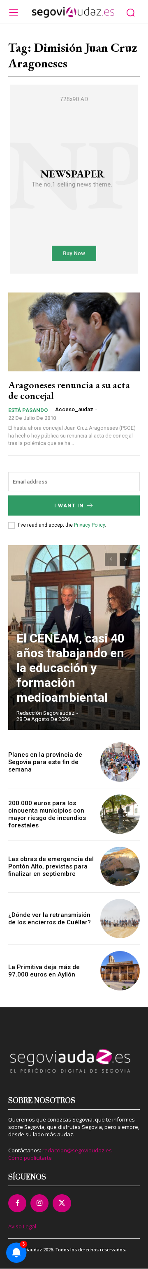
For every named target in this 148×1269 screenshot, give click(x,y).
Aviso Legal (22, 1226)
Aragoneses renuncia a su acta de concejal (69, 390)
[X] (62, 1203)
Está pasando (28, 410)
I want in (69, 505)
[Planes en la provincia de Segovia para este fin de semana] (120, 762)
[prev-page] (111, 559)
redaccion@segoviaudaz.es (77, 1150)
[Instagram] (39, 1203)
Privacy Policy (89, 525)
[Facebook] (17, 1203)
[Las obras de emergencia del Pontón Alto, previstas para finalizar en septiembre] (120, 866)
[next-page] (126, 559)
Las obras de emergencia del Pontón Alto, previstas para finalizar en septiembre (51, 866)
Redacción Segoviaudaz (45, 713)
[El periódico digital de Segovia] (73, 12)
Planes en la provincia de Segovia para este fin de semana (45, 762)
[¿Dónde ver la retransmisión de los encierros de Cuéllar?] (120, 918)
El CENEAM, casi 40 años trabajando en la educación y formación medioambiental (70, 668)
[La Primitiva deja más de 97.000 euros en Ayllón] (120, 970)
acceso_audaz (74, 409)
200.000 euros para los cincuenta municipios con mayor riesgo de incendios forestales (47, 814)
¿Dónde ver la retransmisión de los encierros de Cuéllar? (49, 918)
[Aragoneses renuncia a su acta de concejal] (74, 331)
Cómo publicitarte (30, 1157)
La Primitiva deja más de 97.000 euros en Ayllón (44, 970)
